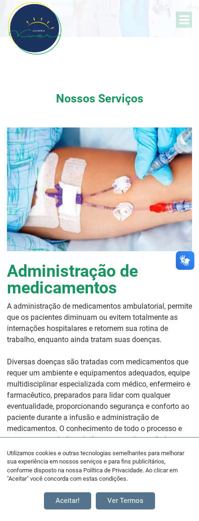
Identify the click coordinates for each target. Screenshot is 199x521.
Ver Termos (125, 500)
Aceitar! (68, 500)
